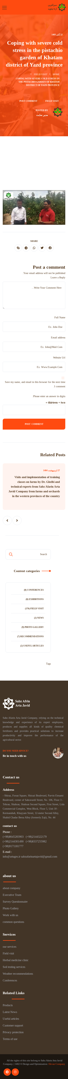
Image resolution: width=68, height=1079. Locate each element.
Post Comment (28, 101)
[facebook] (50, 248)
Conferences (35, 590)
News (40, 618)
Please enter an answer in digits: (48, 396)
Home (56, 74)
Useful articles (33, 645)
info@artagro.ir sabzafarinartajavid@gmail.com (30, 856)
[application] (34, 207)
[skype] (18, 248)
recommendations (32, 636)
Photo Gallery (34, 627)
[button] (17, 520)
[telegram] (26, 248)
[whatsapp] (34, 248)
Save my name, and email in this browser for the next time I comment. (35, 384)
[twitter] (42, 248)
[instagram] (15, 1072)
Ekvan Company (57, 1064)
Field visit (40, 74)
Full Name (59, 317)
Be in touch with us (14, 755)
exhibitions (36, 599)
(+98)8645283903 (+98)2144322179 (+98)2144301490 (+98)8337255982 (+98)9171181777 (25, 841)
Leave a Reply (58, 277)
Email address (58, 337)
